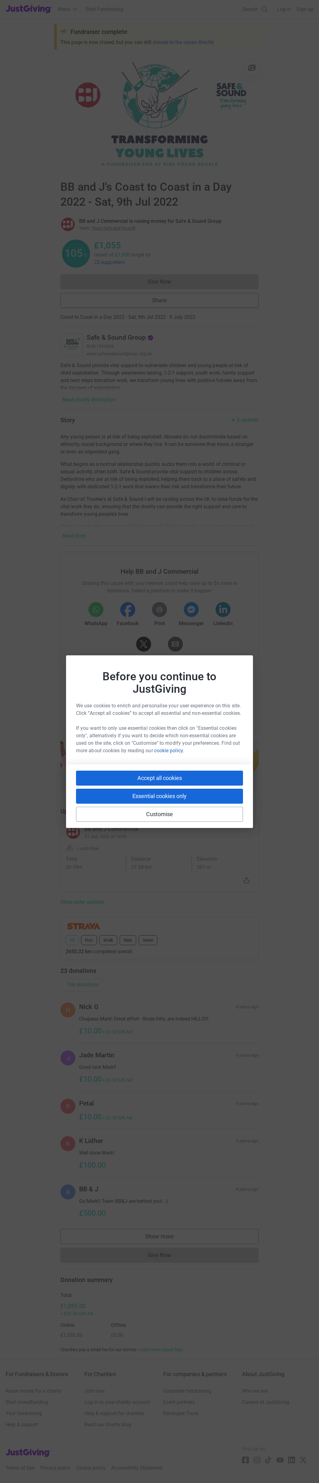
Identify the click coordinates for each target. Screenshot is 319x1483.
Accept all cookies (159, 778)
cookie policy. (169, 750)
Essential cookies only (159, 796)
